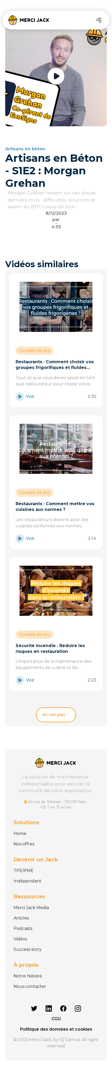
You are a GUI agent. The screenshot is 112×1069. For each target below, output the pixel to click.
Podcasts (23, 928)
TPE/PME (24, 870)
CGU (56, 1018)
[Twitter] (34, 1008)
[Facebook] (63, 1008)
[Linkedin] (49, 1008)
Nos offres (24, 843)
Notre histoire (28, 976)
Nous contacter (30, 986)
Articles (21, 918)
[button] (98, 20)
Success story (28, 949)
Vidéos (20, 938)
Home (20, 833)
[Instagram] (78, 1008)
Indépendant (27, 881)
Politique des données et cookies (56, 1029)
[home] (28, 20)
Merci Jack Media (31, 907)
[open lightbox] (56, 76)
